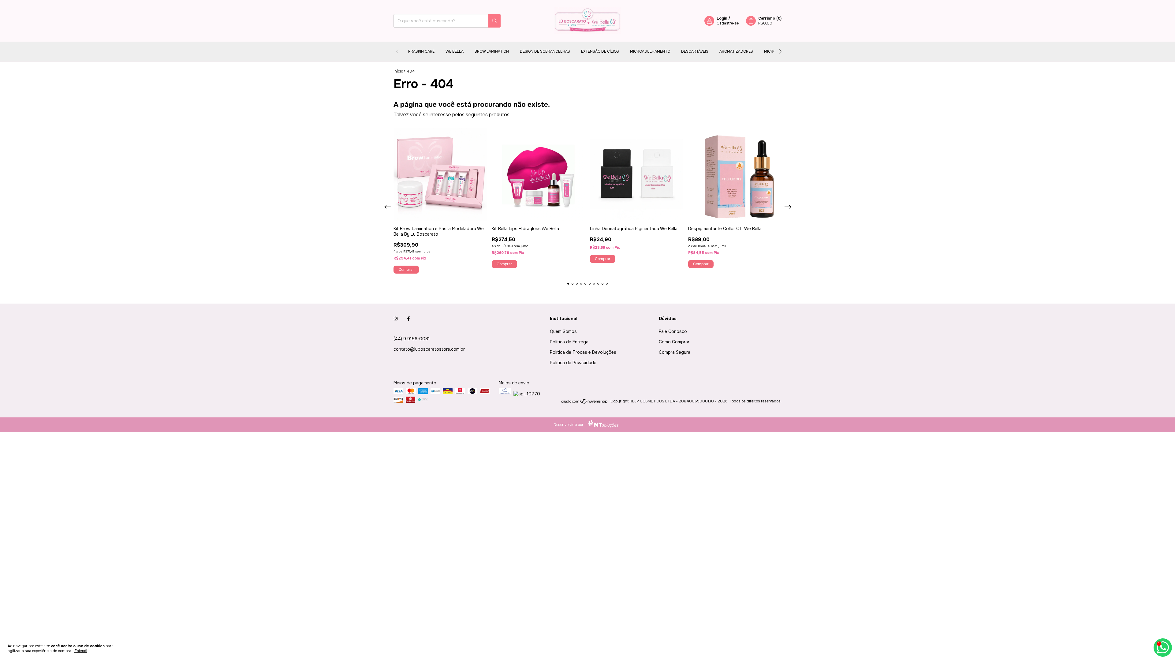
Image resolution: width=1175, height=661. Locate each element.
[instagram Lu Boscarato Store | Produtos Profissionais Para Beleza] (396, 318)
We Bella (455, 51)
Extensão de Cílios (600, 51)
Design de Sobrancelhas (545, 51)
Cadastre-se (728, 23)
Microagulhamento (650, 51)
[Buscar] (494, 21)
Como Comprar (674, 342)
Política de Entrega (569, 342)
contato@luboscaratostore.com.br (429, 349)
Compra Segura (674, 352)
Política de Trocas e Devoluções (583, 352)
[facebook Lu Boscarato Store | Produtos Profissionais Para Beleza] (408, 318)
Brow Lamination (492, 51)
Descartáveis (694, 51)
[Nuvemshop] (584, 402)
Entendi (80, 651)
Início (398, 71)
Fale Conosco (673, 331)
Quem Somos (563, 331)
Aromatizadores (736, 51)
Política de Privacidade (573, 362)
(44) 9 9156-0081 (412, 339)
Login (722, 18)
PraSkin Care (421, 51)
